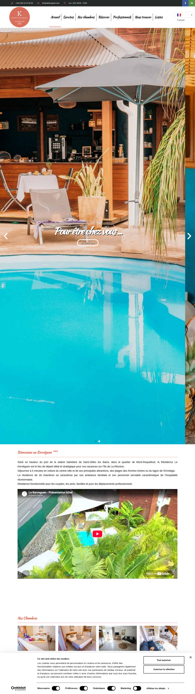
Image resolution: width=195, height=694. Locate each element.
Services (68, 17)
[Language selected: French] (184, 15)
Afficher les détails (155, 688)
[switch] (84, 688)
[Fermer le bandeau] (191, 657)
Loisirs (159, 17)
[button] (5, 236)
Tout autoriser (164, 660)
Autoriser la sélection (164, 669)
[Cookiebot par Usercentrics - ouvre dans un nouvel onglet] (18, 688)
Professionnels (122, 17)
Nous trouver (143, 17)
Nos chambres (86, 17)
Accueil (55, 17)
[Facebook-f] (185, 3)
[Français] (184, 15)
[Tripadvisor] (192, 3)
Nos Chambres (27, 618)
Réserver (103, 17)
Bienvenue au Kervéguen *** (37, 452)
